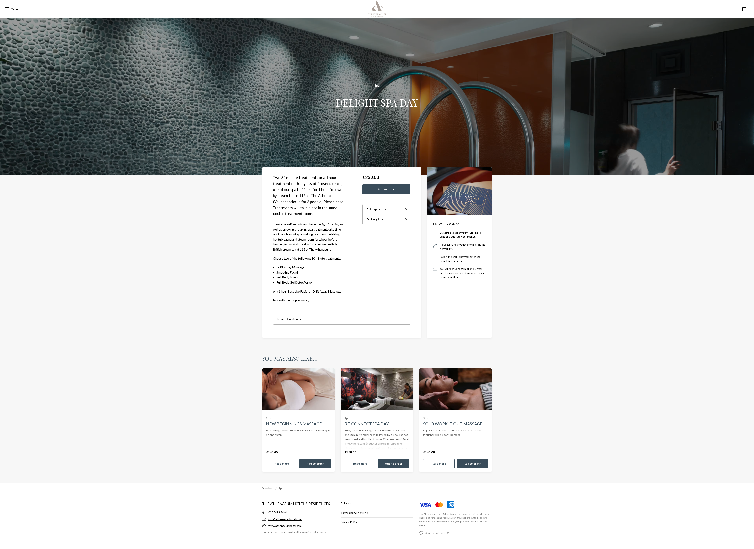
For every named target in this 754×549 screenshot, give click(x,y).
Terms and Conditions (354, 512)
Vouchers (268, 488)
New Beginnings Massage (294, 423)
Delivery (346, 503)
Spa (377, 85)
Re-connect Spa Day (367, 423)
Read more (282, 463)
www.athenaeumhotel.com (285, 525)
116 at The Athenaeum (315, 249)
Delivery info (375, 219)
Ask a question (376, 209)
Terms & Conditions (288, 319)
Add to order (386, 189)
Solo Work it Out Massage (452, 423)
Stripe (447, 521)
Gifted (475, 514)
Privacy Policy (349, 522)
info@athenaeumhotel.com (285, 519)
